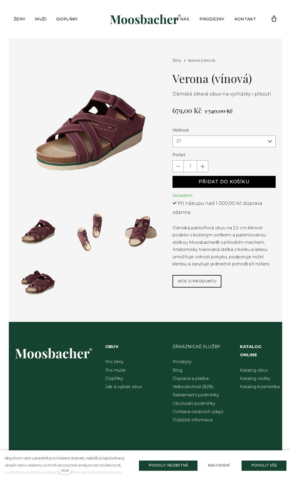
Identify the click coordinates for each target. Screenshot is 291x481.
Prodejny (182, 361)
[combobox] (224, 141)
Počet (178, 154)
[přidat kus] (202, 166)
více (65, 470)
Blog (177, 370)
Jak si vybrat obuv (123, 386)
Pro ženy (114, 361)
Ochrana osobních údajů (197, 411)
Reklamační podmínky (195, 394)
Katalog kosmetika (260, 386)
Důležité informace (192, 419)
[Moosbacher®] (145, 19)
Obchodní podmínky (193, 403)
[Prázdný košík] (274, 19)
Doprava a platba (190, 378)
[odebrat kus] (178, 166)
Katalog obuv (254, 370)
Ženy (176, 60)
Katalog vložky (255, 378)
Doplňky (114, 378)
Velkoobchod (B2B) (193, 386)
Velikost (180, 130)
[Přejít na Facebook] (19, 439)
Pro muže (115, 370)
